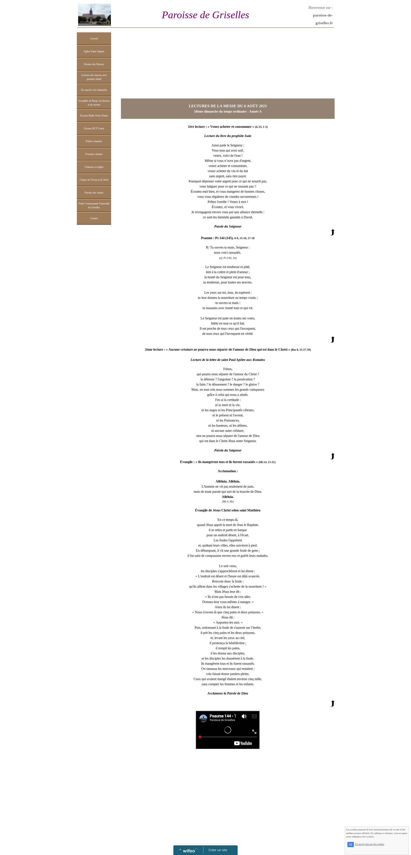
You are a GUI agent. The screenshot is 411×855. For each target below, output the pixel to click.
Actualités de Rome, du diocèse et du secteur (94, 102)
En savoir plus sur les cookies (369, 844)
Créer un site (217, 850)
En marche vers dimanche (94, 89)
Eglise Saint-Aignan (94, 51)
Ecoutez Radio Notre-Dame (94, 115)
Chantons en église (94, 166)
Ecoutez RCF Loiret (94, 128)
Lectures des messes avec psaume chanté (94, 77)
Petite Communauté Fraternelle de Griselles (94, 205)
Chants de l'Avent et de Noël (94, 179)
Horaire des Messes (94, 64)
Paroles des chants (94, 192)
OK (350, 844)
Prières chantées (94, 141)
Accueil (94, 38)
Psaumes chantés (94, 154)
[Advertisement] (94, 312)
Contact (94, 218)
